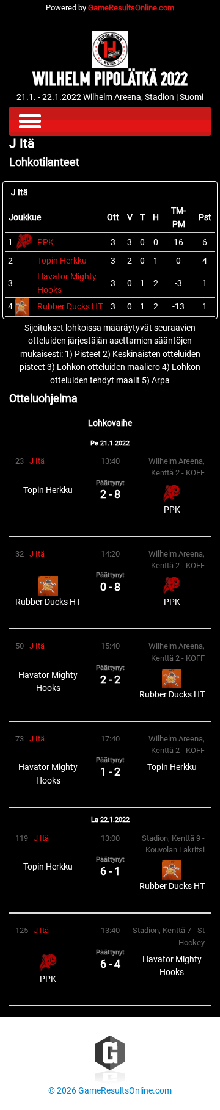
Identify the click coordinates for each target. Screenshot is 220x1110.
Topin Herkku (62, 261)
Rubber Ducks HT (70, 306)
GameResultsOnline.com (131, 7)
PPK (45, 242)
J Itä (37, 461)
